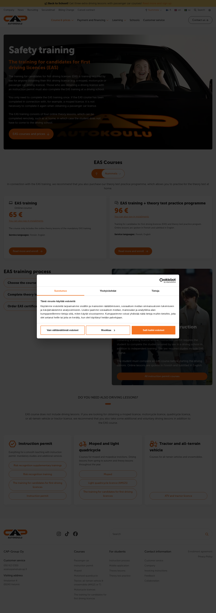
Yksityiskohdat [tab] (108, 290)
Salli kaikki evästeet (153, 330)
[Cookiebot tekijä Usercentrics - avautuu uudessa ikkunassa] (162, 280)
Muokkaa (106, 330)
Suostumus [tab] (60, 290)
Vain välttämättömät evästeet (62, 330)
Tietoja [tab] (155, 290)
